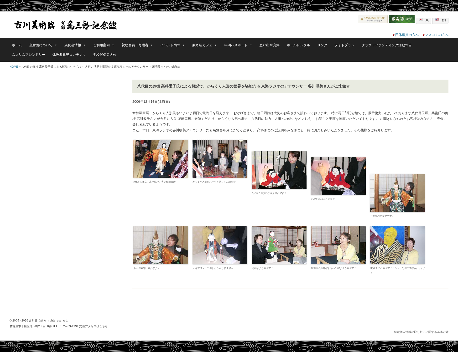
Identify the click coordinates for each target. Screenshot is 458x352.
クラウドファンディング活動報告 (387, 45)
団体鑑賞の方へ (407, 34)
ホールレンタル (298, 45)
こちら (103, 326)
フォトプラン (344, 45)
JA (427, 20)
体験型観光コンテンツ (69, 54)
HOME (14, 66)
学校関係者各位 (104, 54)
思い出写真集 (270, 45)
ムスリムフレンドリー (28, 54)
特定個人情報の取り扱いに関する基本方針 (421, 332)
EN (444, 20)
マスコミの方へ (436, 34)
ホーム (17, 45)
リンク (322, 45)
